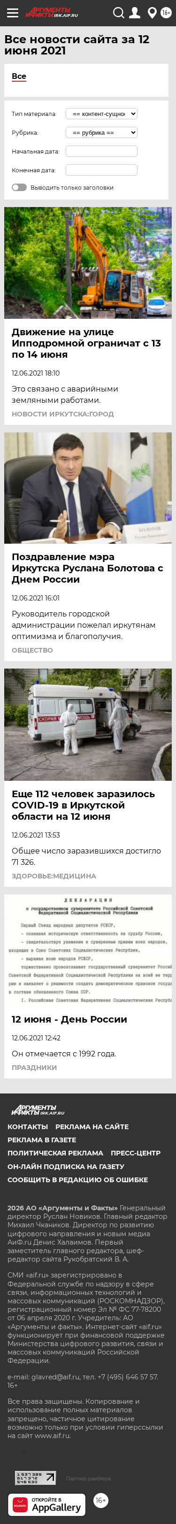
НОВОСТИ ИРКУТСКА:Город (63, 414)
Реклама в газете (42, 1140)
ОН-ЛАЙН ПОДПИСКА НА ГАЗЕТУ (66, 1166)
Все (19, 76)
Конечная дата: (34, 170)
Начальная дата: (36, 151)
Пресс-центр (136, 1153)
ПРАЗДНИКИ (34, 1067)
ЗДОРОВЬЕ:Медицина (54, 876)
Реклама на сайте (92, 1127)
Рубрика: (25, 132)
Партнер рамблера (88, 1478)
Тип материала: (34, 113)
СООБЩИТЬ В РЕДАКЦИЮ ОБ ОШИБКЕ (78, 1180)
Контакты (28, 1127)
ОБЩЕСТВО (32, 650)
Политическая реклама (55, 1153)
